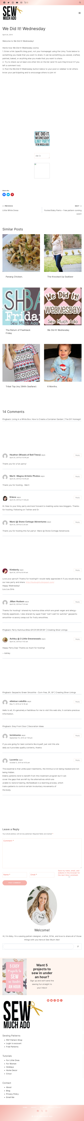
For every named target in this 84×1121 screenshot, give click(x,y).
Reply (77, 455)
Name (6, 875)
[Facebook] (4, 2)
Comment (8, 841)
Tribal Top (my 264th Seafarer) (21, 386)
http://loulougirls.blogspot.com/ (40, 582)
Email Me (10, 1097)
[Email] (21, 2)
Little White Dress (10, 208)
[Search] (78, 946)
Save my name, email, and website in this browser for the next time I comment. (69, 873)
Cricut (9, 1074)
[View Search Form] (80, 2)
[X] (42, 1111)
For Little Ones (12, 1060)
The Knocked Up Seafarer (60, 276)
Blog (8, 1091)
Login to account (14, 1043)
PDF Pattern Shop (14, 1040)
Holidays (10, 1067)
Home (25, 1107)
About (9, 1087)
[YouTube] (17, 2)
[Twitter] (8, 2)
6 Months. (52, 386)
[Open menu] (80, 13)
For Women (11, 1064)
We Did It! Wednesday (58, 330)
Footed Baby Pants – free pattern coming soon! (63, 210)
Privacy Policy (12, 1094)
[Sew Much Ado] (42, 138)
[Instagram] (13, 2)
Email (34, 875)
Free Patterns (12, 1047)
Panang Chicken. (14, 276)
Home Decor (11, 1070)
